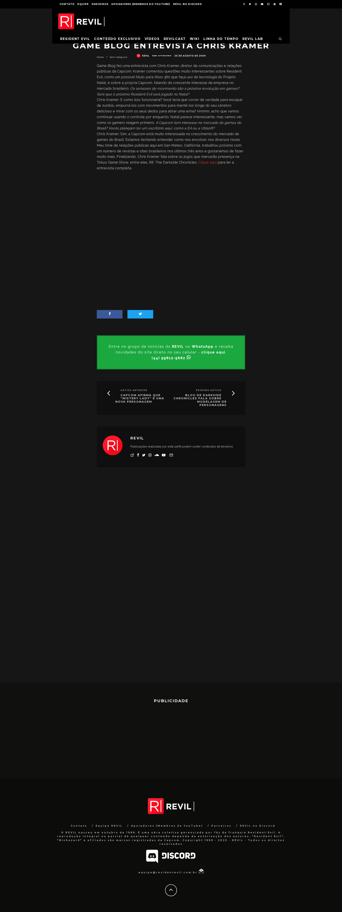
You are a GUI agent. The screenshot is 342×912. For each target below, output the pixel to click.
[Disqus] (171, 528)
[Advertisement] (171, 206)
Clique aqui (207, 162)
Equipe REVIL (109, 825)
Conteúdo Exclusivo (117, 39)
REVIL (145, 56)
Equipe (83, 4)
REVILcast (175, 39)
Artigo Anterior (134, 390)
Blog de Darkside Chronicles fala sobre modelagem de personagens (200, 400)
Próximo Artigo (208, 390)
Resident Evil (75, 39)
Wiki (195, 39)
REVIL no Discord (187, 4)
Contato (67, 4)
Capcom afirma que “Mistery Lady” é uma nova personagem (139, 398)
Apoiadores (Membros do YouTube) (140, 4)
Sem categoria (162, 56)
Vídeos (152, 39)
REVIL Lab (252, 39)
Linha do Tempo (220, 39)
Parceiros (100, 4)
